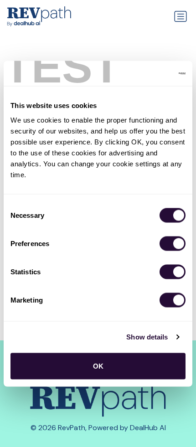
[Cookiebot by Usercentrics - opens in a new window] (146, 73)
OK (98, 366)
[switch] (173, 243)
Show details (147, 337)
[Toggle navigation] (180, 16)
